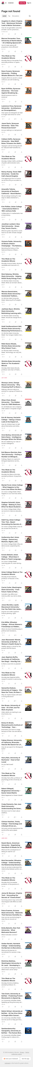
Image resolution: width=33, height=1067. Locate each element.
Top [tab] (9, 16)
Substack (7, 1063)
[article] (16, 27)
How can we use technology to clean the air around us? (11, 918)
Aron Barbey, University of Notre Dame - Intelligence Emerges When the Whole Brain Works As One (11, 437)
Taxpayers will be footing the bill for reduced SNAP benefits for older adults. (11, 146)
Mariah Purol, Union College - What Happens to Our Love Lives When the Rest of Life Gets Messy (12, 487)
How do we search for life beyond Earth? (12, 748)
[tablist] (10, 16)
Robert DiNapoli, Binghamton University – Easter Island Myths (10, 791)
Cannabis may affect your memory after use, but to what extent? (11, 595)
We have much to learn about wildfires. (10, 812)
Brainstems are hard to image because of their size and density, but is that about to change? (11, 730)
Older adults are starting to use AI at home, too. (11, 713)
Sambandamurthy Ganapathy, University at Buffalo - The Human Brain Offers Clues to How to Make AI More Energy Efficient (11, 1031)
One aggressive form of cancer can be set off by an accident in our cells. (11, 179)
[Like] (2, 34)
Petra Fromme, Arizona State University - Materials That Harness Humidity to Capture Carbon (12, 913)
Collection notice (16, 1054)
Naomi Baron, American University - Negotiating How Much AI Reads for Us (11, 845)
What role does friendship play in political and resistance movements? (11, 630)
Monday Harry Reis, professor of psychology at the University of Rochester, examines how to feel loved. (11, 779)
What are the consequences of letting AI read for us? (10, 850)
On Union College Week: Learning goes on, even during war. (11, 562)
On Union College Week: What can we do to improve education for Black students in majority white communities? (11, 510)
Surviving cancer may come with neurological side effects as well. (11, 900)
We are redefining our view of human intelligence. (10, 442)
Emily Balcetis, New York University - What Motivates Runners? (10, 930)
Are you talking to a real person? (11, 130)
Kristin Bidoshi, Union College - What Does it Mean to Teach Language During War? (11, 557)
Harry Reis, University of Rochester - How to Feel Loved (10, 760)
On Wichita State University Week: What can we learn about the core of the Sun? (11, 281)
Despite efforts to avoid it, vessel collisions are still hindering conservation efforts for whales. (11, 79)
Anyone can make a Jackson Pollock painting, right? (10, 612)
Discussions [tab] (15, 16)
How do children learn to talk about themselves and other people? (10, 425)
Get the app (25, 1059)
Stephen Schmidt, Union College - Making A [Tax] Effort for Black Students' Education (11, 505)
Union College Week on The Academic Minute (11, 573)
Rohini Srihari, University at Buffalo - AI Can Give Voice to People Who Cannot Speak (11, 1013)
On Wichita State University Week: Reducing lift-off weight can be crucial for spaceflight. (10, 299)
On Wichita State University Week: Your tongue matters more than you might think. (11, 334)
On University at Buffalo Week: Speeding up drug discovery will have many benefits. (11, 1001)
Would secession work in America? (9, 96)
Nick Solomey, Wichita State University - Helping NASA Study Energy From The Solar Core (11, 276)
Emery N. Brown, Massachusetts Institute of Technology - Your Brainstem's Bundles (12, 725)
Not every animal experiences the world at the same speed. (12, 829)
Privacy (22, 1052)
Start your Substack (11, 1059)
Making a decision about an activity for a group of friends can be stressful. (11, 390)
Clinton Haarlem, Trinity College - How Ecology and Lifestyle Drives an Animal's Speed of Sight (11, 824)
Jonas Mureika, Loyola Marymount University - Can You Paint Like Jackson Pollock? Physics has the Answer (12, 607)
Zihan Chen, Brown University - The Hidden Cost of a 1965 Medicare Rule (10, 402)
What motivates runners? (9, 935)
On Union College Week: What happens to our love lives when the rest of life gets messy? (11, 492)
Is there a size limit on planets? (11, 664)
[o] (28, 23)
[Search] (30, 16)
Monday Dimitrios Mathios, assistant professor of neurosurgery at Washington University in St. (10, 984)
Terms (27, 1052)
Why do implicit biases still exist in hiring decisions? (11, 695)
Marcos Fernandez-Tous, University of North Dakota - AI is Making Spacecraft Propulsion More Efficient (11, 41)
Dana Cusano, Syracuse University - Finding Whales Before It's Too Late (11, 73)
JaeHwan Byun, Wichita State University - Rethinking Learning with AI (11, 311)
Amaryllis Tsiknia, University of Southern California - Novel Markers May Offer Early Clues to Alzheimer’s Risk (11, 191)
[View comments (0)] (9, 34)
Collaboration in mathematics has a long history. (12, 214)
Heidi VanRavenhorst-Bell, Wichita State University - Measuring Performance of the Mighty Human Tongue (11, 328)
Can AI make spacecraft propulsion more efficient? (9, 46)
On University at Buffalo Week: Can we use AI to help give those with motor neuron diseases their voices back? (11, 1019)
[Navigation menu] (4, 3)
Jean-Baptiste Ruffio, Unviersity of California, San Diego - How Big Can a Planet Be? (11, 659)
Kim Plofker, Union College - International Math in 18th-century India (11, 209)
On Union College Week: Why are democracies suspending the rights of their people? (11, 545)
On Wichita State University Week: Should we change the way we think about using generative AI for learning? (12, 316)
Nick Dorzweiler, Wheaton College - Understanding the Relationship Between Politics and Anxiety (11, 863)
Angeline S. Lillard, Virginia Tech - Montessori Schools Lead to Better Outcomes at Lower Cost (12, 23)
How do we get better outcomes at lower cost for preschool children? (11, 28)
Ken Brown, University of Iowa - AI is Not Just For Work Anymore (10, 708)
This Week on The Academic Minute (8, 57)
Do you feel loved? (7, 764)
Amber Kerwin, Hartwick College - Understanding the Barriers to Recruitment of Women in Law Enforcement (11, 946)
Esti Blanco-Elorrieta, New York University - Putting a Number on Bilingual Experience (11, 454)
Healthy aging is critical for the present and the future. (11, 647)
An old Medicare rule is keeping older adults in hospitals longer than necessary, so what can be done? (11, 407)
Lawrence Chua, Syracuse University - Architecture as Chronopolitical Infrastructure (11, 108)
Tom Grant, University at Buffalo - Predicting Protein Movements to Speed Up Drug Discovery (12, 996)
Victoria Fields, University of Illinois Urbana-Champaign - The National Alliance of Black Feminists (11, 244)
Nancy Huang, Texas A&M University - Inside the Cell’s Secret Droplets (11, 174)
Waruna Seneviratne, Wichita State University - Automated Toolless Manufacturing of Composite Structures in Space (11, 294)
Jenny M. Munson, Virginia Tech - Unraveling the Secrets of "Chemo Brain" (11, 895)
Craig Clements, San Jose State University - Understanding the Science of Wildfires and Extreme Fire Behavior (12, 806)
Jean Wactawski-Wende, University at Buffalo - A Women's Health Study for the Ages (11, 642)
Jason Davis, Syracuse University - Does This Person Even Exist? (10, 126)
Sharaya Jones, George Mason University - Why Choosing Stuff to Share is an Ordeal (11, 385)
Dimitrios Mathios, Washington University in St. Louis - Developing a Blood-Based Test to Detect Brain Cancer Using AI (11, 963)
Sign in (29, 3)
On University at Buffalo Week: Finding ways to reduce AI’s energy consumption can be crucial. (11, 1036)
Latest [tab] (4, 16)
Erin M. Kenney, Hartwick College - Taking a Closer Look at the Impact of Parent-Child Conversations (11, 420)
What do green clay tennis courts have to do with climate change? (11, 231)
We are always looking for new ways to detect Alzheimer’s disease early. (11, 197)
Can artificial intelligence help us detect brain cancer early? (11, 968)
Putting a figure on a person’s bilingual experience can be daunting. (10, 460)
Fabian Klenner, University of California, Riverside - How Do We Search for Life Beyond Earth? (11, 742)
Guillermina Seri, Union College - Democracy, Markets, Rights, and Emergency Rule (10, 539)
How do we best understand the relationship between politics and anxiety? (11, 868)
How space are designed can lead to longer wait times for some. (11, 113)
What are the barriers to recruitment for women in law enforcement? (10, 951)
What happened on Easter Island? (12, 795)
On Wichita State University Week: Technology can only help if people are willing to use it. (11, 351)
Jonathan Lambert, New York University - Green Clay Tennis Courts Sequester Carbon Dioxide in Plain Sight (11, 226)
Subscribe (22, 3)
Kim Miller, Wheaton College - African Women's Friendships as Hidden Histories (11, 624)
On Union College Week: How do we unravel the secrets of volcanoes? (11, 527)
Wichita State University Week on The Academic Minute (10, 363)
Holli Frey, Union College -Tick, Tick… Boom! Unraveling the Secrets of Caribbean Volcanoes (11, 522)
